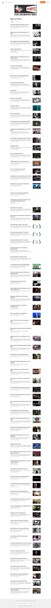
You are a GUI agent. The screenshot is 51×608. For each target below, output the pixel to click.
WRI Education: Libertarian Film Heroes (19, 354)
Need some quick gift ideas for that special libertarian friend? (20, 388)
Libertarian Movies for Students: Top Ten (19, 24)
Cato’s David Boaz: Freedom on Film (18, 256)
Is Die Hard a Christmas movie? (15, 395)
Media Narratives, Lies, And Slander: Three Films (20, 337)
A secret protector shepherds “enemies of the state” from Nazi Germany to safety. (20, 51)
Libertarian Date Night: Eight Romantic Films (20, 427)
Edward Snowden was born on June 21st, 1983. (18, 477)
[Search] (37, 2)
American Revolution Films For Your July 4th (20, 499)
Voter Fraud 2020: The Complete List (18, 313)
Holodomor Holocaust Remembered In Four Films (20, 419)
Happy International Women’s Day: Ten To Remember (19, 435)
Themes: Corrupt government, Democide (17, 170)
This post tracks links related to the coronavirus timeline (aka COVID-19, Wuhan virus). (20, 163)
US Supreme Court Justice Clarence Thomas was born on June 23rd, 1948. (20, 485)
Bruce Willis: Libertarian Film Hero (18, 566)
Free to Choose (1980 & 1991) (17, 82)
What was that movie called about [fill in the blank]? (19, 364)
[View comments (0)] (17, 29)
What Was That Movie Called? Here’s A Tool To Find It (20, 362)
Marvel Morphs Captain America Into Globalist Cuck (20, 329)
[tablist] (15, 22)
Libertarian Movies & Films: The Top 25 (19, 240)
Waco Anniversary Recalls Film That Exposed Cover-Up (20, 216)
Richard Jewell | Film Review (16, 153)
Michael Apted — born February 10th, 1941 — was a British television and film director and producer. (20, 560)
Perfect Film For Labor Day (16, 207)
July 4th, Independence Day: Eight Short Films (20, 506)
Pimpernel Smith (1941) (15, 49)
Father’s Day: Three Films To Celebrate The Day (20, 379)
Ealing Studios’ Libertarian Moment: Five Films (20, 176)
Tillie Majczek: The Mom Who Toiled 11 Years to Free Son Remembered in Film (20, 200)
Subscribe (43, 2)
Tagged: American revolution (15, 507)
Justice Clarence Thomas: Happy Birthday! (20, 483)
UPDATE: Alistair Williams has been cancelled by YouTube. (20, 290)
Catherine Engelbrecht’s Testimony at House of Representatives (20, 589)
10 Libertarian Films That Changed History (20, 264)
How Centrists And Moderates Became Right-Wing (20, 346)
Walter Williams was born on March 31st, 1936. (18, 575)
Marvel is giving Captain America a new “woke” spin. (19, 330)
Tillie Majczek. (12, 202)
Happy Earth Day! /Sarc (15, 444)
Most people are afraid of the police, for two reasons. (19, 322)
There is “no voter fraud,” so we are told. (17, 314)
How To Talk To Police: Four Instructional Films (19, 321)
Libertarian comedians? (14, 307)
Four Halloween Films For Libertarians (19, 536)
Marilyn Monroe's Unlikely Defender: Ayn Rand (19, 33)
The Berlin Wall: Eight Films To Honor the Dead (20, 543)
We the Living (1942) (15, 113)
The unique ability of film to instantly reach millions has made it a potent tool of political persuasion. (19, 266)
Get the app (30, 603)
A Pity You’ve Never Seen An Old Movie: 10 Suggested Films (20, 273)
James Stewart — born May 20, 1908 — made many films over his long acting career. (20, 471)
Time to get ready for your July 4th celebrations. (18, 500)
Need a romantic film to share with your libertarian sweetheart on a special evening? (19, 429)
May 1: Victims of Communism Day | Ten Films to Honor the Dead (20, 452)
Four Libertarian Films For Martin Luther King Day (20, 402)
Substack (20, 605)
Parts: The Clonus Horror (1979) (17, 169)
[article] (25, 27)
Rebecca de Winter (16, 37)
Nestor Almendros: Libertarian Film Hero (19, 528)
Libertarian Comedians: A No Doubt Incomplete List (18, 306)
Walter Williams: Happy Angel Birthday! (19, 574)
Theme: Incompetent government (16, 185)
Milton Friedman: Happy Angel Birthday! (19, 75)
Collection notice (33, 600)
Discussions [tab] (18, 21)
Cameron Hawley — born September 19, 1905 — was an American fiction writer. (20, 523)
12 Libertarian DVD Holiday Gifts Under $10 (20, 387)
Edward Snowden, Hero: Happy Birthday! (19, 476)
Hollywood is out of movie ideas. (16, 282)
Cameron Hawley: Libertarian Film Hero (19, 520)
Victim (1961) (13, 90)
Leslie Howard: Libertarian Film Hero (18, 581)
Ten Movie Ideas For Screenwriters (18, 281)
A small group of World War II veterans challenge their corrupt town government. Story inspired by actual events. (20, 68)
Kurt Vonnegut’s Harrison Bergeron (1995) (20, 121)
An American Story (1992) (16, 65)
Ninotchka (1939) (14, 146)
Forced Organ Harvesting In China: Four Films (20, 138)
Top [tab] (14, 21)
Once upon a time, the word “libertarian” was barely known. (20, 355)
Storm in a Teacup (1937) (16, 98)
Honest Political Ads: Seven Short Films (19, 410)
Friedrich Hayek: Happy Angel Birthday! (19, 193)
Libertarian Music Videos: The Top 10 (18, 224)
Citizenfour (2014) (14, 106)
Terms (29, 600)
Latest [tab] (12, 21)
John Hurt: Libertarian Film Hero (17, 550)
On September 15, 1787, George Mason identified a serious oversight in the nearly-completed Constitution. (20, 515)
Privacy (26, 600)
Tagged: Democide (13, 463)
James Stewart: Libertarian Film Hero (18, 468)
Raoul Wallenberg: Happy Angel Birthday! (19, 41)
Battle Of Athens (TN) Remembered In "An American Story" (19, 57)
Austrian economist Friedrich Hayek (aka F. (17, 194)
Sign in (48, 2)
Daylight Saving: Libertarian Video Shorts (19, 183)
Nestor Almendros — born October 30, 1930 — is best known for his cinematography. (19, 530)
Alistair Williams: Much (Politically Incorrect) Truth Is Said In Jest (20, 289)
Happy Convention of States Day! (18, 512)
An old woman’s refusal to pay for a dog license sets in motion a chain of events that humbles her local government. (20, 100)
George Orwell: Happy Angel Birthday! (19, 491)
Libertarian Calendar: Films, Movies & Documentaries (18, 248)
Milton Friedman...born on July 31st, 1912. (17, 77)
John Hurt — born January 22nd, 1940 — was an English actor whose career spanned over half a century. (20, 553)
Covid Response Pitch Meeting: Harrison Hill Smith (20, 130)
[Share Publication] (39, 2)
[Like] (11, 29)
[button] (2, 2)
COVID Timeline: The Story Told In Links (19, 161)
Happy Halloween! (13, 537)
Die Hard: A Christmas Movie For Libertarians (20, 394)
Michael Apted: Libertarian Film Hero (18, 558)
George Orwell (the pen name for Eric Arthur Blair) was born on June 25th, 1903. (20, 493)
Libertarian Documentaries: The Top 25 (19, 232)
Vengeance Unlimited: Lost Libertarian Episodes (19, 297)
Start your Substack (22, 603)
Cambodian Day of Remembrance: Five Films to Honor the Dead (20, 461)
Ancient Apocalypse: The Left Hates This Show (19, 370)
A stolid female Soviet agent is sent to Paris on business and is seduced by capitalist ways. (20, 148)
